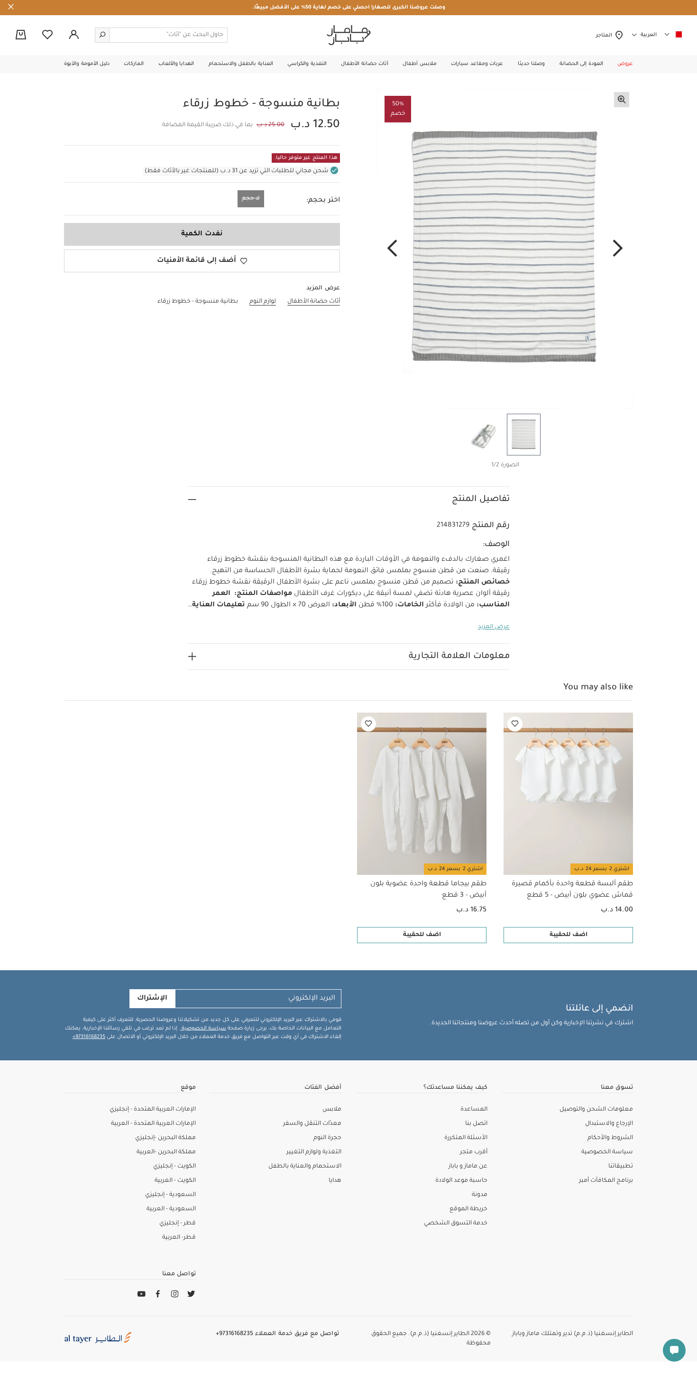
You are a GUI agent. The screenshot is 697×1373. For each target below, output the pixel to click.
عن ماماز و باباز (468, 1166)
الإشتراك (152, 998)
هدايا (335, 1181)
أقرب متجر (473, 1152)
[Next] (392, 249)
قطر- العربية (179, 1237)
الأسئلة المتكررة (465, 1138)
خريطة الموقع (468, 1209)
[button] (625, 64)
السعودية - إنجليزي (170, 1195)
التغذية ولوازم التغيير (313, 1152)
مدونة (479, 1195)
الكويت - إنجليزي (174, 1166)
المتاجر (605, 35)
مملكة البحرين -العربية (166, 1152)
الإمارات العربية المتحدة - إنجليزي (153, 1109)
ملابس (331, 1109)
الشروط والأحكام (610, 1138)
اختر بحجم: (323, 200)
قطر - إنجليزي (177, 1223)
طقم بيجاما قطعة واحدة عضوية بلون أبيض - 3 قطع (428, 890)
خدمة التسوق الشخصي (455, 1223)
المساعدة (473, 1109)
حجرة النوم (327, 1138)
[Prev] (617, 249)
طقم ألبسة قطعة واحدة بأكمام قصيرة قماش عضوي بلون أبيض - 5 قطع (572, 890)
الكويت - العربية (175, 1181)
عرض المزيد (494, 627)
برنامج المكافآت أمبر (606, 1181)
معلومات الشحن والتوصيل (596, 1109)
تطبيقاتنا (620, 1166)
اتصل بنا (476, 1124)
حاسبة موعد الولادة (461, 1181)
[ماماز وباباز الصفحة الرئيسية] (349, 35)
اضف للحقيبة (568, 935)
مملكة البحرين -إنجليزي (165, 1138)
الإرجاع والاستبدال (609, 1124)
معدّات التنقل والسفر (312, 1124)
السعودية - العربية (171, 1209)
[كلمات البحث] (102, 35)
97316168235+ (89, 1037)
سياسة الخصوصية (203, 1028)
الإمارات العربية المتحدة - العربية (153, 1124)
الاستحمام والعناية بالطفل (304, 1166)
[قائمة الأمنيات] (515, 724)
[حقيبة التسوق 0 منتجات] (21, 35)
